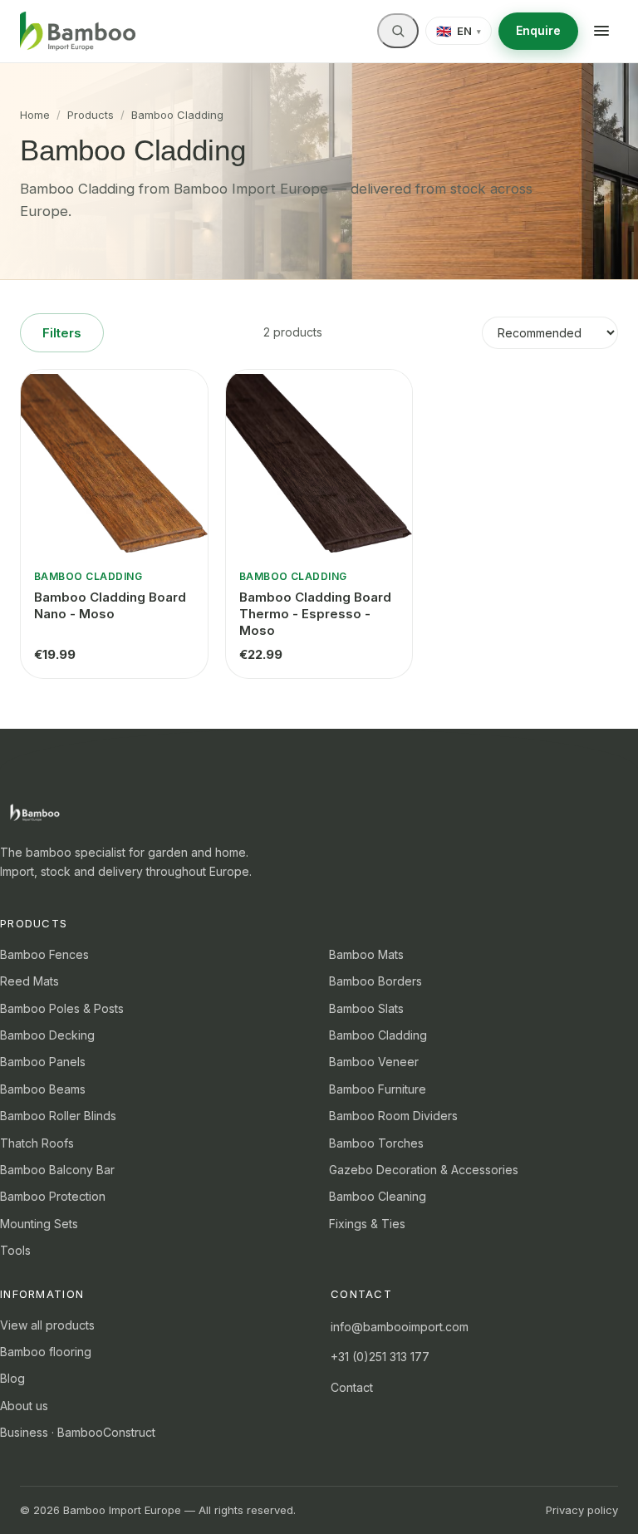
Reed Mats (29, 981)
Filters (61, 333)
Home (35, 114)
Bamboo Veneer (374, 1062)
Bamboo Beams (43, 1089)
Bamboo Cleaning (377, 1196)
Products (90, 114)
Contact (352, 1387)
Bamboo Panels (43, 1062)
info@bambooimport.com (400, 1327)
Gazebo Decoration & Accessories (423, 1170)
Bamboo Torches (376, 1143)
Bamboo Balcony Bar (57, 1170)
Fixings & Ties (367, 1224)
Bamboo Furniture (377, 1089)
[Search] (398, 30)
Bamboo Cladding (378, 1035)
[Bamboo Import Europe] (77, 32)
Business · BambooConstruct (77, 1432)
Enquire (538, 30)
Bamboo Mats (366, 954)
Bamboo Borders (375, 981)
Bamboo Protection (53, 1196)
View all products (47, 1325)
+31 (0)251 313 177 (380, 1357)
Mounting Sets (39, 1224)
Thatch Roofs (37, 1143)
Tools (15, 1250)
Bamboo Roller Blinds (58, 1116)
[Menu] (601, 30)
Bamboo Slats (366, 1008)
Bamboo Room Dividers (393, 1116)
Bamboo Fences (44, 954)
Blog (12, 1378)
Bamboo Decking (47, 1035)
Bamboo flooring (45, 1352)
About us (24, 1406)
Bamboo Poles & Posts (62, 1008)
